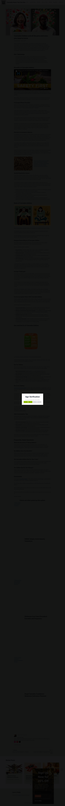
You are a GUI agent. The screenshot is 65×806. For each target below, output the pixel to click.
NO (37, 402)
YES (28, 402)
